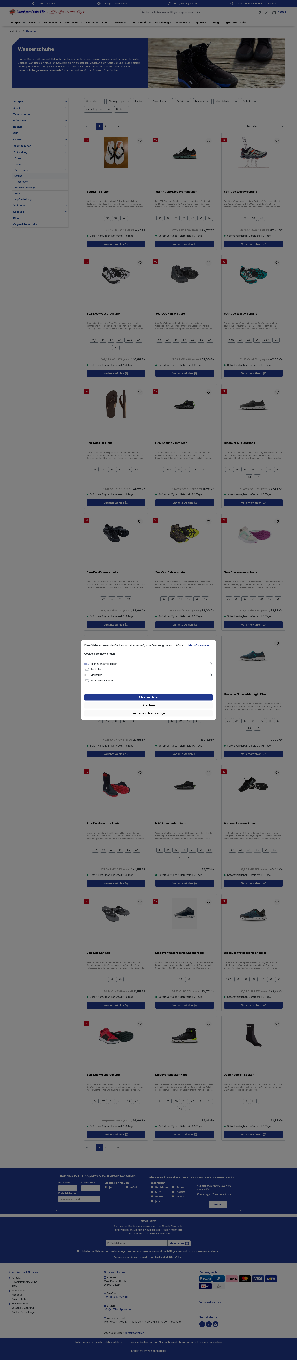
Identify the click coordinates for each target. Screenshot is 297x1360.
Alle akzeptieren (149, 697)
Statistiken (96, 669)
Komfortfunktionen (101, 680)
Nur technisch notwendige (148, 713)
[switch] (86, 669)
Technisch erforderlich (103, 663)
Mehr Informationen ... (199, 645)
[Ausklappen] (211, 663)
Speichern (148, 705)
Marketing (96, 675)
